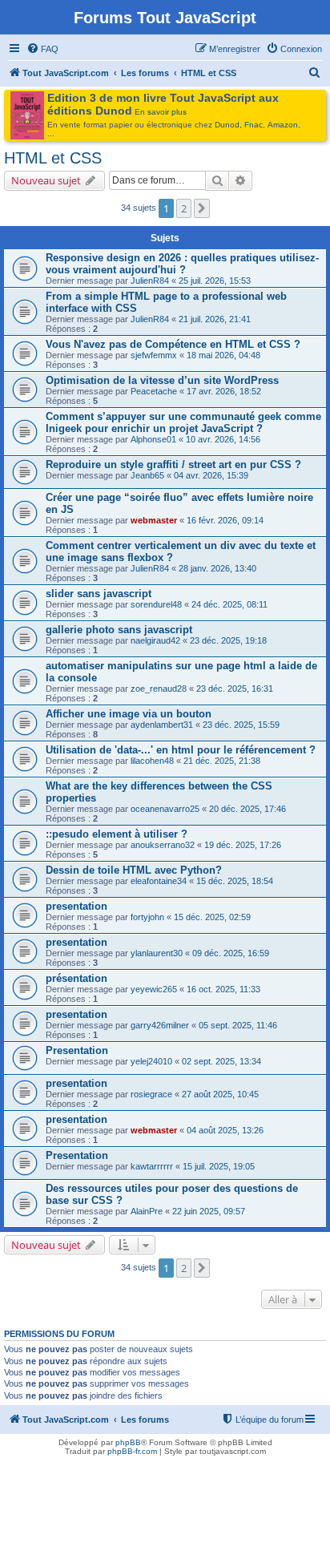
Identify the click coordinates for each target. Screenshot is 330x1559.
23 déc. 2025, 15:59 (241, 724)
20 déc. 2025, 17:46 (247, 809)
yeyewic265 (154, 989)
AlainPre (147, 1211)
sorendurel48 (156, 604)
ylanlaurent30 (157, 953)
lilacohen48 (152, 760)
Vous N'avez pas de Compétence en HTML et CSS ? (173, 344)
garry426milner (160, 1025)
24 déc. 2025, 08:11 (229, 604)
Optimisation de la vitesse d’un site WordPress (162, 380)
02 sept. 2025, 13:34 (221, 1061)
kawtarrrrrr (152, 1166)
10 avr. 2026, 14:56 (223, 439)
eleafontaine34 (159, 881)
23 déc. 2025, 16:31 (234, 688)
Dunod (227, 124)
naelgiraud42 (155, 640)
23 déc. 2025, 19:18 (228, 640)
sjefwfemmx (154, 355)
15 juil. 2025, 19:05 (219, 1166)
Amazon (283, 124)
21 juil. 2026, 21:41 (215, 319)
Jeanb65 (147, 475)
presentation (76, 906)
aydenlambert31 (162, 724)
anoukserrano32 (163, 845)
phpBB (128, 1442)
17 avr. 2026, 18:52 (224, 391)
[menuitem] (42, 49)
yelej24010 (151, 1061)
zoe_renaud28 (159, 688)
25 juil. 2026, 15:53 (215, 280)
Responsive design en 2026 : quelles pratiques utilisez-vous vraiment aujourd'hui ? (182, 264)
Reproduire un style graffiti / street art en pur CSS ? (173, 464)
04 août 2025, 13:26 (225, 1130)
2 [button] (184, 208)
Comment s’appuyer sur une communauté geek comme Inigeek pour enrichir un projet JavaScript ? (183, 422)
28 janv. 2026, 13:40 (217, 568)
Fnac (253, 124)
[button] (202, 208)
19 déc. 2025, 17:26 (242, 845)
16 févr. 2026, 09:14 (225, 520)
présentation (76, 978)
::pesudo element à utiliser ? (116, 834)
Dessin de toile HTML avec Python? (134, 870)
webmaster (154, 520)
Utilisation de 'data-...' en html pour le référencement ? (181, 750)
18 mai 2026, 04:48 (223, 355)
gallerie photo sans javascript (119, 630)
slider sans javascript (98, 594)
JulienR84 (150, 280)
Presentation (77, 1050)
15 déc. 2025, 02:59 (212, 917)
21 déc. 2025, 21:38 (221, 760)
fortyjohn (147, 917)
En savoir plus (161, 111)
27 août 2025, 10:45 (220, 1094)
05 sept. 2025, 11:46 (238, 1025)
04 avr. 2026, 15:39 (211, 475)
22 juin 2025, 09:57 (208, 1211)
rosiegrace (151, 1094)
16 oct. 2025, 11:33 (223, 989)
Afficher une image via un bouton (128, 714)
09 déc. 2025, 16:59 (230, 953)
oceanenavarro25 (165, 809)
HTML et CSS (53, 158)
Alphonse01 (153, 439)
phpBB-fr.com (132, 1451)
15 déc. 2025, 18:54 (234, 881)
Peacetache (154, 391)
